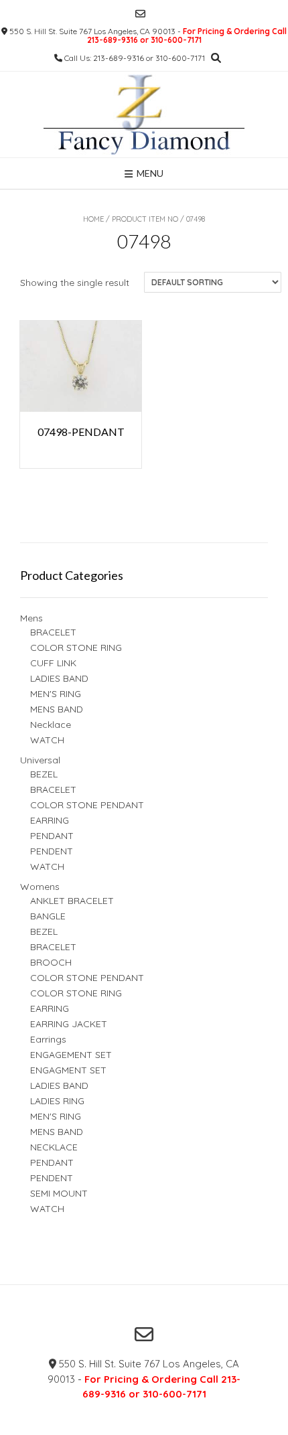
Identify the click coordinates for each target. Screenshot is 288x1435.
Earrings (48, 1039)
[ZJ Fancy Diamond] (144, 114)
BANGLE (48, 916)
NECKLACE (54, 1147)
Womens (40, 887)
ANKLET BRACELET (72, 901)
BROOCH (51, 962)
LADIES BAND (59, 678)
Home (93, 219)
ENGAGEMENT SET (71, 1055)
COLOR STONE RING (76, 647)
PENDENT (51, 851)
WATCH (47, 740)
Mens (31, 618)
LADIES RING (57, 1101)
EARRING (49, 820)
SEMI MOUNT (59, 1193)
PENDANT (52, 836)
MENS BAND (56, 709)
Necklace (50, 725)
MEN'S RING (55, 694)
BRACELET (53, 632)
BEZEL (44, 774)
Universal (40, 760)
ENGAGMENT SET (68, 1070)
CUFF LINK (53, 663)
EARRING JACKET (68, 1024)
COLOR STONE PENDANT (87, 805)
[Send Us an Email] (140, 14)
